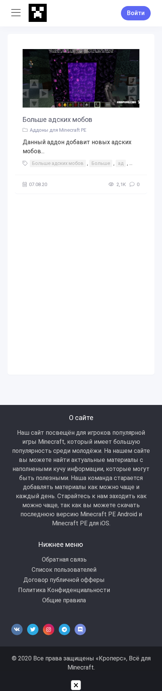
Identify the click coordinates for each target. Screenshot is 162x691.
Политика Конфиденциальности (64, 590)
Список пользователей (64, 569)
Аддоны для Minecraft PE (58, 130)
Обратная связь (64, 559)
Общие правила (64, 600)
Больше (101, 163)
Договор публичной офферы (64, 579)
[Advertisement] (81, 282)
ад (121, 163)
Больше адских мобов (57, 119)
